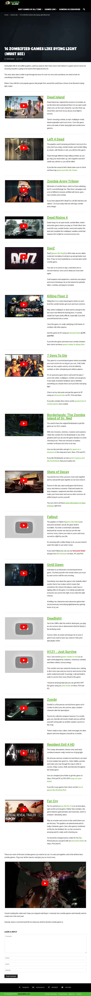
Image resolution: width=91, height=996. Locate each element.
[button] (84, 9)
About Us (72, 994)
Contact (78, 994)
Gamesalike (10, 59)
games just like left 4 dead (67, 170)
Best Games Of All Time (29, 9)
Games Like (50, 9)
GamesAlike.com (24, 994)
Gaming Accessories (69, 9)
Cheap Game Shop (51, 994)
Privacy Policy (62, 994)
